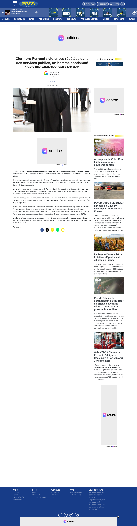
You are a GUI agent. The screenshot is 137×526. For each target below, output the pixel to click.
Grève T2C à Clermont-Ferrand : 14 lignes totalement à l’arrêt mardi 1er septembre (108, 356)
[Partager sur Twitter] (47, 231)
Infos (31, 19)
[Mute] (36, 12)
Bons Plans (19, 19)
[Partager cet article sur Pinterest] (52, 231)
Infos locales (36, 495)
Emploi (132, 19)
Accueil (6, 19)
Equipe (15, 495)
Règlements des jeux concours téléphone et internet (97, 506)
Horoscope (119, 19)
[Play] (3, 12)
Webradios (44, 19)
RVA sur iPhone (76, 492)
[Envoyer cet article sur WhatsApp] (57, 231)
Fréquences (17, 500)
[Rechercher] (122, 4)
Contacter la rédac (39, 497)
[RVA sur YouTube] (71, 515)
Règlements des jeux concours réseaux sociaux (97, 494)
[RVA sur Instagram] (77, 515)
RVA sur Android (76, 495)
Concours (71, 19)
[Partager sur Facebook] (41, 231)
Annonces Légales (89, 19)
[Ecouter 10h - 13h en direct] (109, 64)
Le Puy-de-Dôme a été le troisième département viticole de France (108, 257)
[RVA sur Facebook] (60, 515)
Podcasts (57, 19)
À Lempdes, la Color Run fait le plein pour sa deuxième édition (108, 162)
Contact (16, 492)
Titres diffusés (18, 497)
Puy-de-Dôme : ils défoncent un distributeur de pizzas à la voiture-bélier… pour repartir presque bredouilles (108, 304)
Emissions (54, 495)
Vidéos (106, 19)
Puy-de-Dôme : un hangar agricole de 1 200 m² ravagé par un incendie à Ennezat (108, 207)
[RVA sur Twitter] (66, 515)
